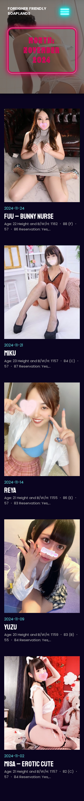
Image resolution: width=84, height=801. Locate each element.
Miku (10, 353)
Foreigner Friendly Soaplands (27, 11)
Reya (10, 490)
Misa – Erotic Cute (29, 764)
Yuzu (10, 627)
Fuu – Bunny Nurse (29, 216)
